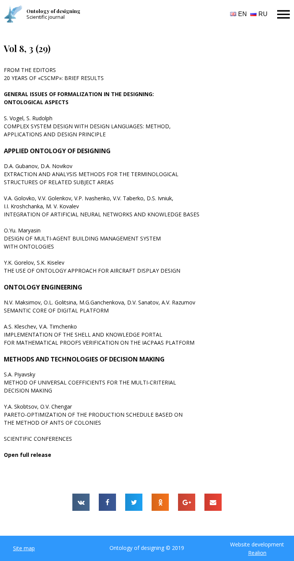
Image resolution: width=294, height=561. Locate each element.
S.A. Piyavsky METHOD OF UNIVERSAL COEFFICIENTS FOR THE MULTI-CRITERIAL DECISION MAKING (90, 382)
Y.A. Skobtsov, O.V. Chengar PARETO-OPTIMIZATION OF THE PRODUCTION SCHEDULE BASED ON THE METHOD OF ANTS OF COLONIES (93, 414)
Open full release (27, 454)
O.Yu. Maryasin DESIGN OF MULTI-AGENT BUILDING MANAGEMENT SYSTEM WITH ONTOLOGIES (82, 238)
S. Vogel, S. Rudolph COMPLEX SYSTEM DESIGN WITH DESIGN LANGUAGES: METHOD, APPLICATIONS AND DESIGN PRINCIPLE (87, 126)
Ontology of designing (53, 11)
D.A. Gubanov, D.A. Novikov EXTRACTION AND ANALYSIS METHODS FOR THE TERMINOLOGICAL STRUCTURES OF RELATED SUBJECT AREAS (91, 174)
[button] (24, 548)
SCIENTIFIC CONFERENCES (38, 438)
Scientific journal (45, 16)
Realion (257, 552)
